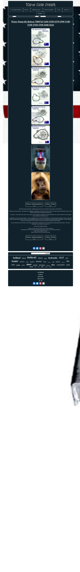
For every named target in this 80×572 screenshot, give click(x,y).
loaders (32, 262)
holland (16, 257)
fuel (39, 266)
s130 (66, 258)
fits (67, 261)
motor (50, 266)
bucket (31, 266)
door (44, 262)
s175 (36, 266)
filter (53, 265)
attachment (42, 265)
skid (61, 257)
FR (41, 280)
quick (45, 258)
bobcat (32, 257)
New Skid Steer (41, 272)
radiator (49, 262)
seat (53, 262)
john (68, 265)
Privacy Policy (40, 276)
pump (18, 265)
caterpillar (61, 265)
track (27, 262)
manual (35, 265)
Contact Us (40, 274)
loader (15, 261)
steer (28, 264)
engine (23, 265)
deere (40, 258)
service (22, 262)
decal (24, 258)
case (13, 264)
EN (39, 280)
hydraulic (52, 258)
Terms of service (40, 278)
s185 (42, 266)
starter (39, 261)
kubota (58, 262)
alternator (63, 262)
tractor (46, 266)
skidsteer (48, 265)
